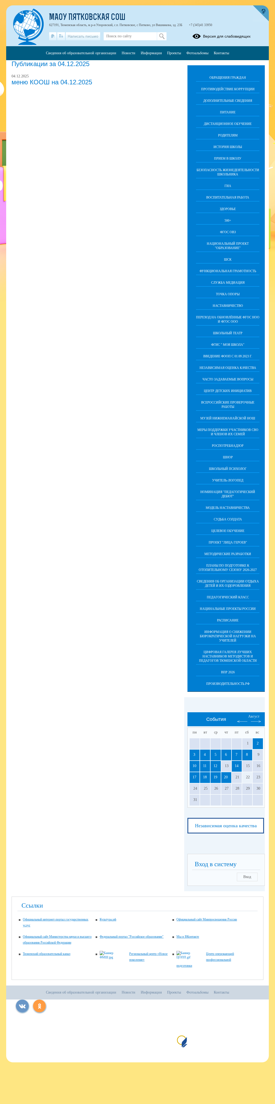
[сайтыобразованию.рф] (261, 13)
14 (236, 766)
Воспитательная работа (227, 197)
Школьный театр (228, 333)
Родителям (228, 135)
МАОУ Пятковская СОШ (87, 18)
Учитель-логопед (227, 480)
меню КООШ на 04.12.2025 (52, 82)
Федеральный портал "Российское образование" (132, 936)
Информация (151, 53)
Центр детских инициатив (228, 391)
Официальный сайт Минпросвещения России (206, 919)
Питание (228, 112)
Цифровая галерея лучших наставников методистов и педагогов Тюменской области (228, 656)
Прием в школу (227, 158)
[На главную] (52, 36)
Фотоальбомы (197, 53)
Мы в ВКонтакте (187, 936)
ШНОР (228, 457)
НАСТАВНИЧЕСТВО (228, 306)
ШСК (227, 259)
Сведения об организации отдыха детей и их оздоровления (228, 584)
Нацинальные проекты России (228, 609)
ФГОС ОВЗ (228, 232)
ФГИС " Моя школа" (227, 345)
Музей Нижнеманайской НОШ (227, 418)
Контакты (221, 53)
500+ (228, 220)
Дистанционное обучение (228, 124)
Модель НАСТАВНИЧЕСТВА (228, 508)
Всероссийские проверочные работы (227, 405)
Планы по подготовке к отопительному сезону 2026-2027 (228, 568)
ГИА (228, 186)
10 (194, 766)
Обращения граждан (227, 78)
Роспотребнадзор (228, 446)
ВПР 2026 (228, 672)
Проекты (174, 53)
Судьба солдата (228, 519)
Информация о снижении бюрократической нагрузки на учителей (228, 636)
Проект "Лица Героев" (228, 542)
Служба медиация (228, 283)
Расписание (227, 620)
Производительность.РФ (227, 684)
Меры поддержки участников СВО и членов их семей (227, 432)
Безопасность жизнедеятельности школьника (228, 172)
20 (226, 777)
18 (205, 777)
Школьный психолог (228, 469)
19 (215, 777)
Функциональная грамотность (228, 271)
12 (215, 766)
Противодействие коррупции (228, 89)
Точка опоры (228, 294)
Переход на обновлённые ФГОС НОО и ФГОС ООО (227, 319)
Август (253, 716)
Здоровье (228, 209)
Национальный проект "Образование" (228, 246)
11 (205, 766)
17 (194, 777)
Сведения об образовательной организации (81, 53)
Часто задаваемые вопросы (227, 379)
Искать (162, 36)
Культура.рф (108, 919)
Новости (128, 53)
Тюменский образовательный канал (46, 954)
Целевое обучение (227, 531)
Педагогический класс (228, 597)
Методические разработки (227, 554)
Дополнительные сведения (227, 101)
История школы (228, 147)
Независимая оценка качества (228, 368)
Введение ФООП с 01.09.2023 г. (227, 356)
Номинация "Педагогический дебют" (227, 494)
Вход (247, 877)
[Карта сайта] (61, 36)
